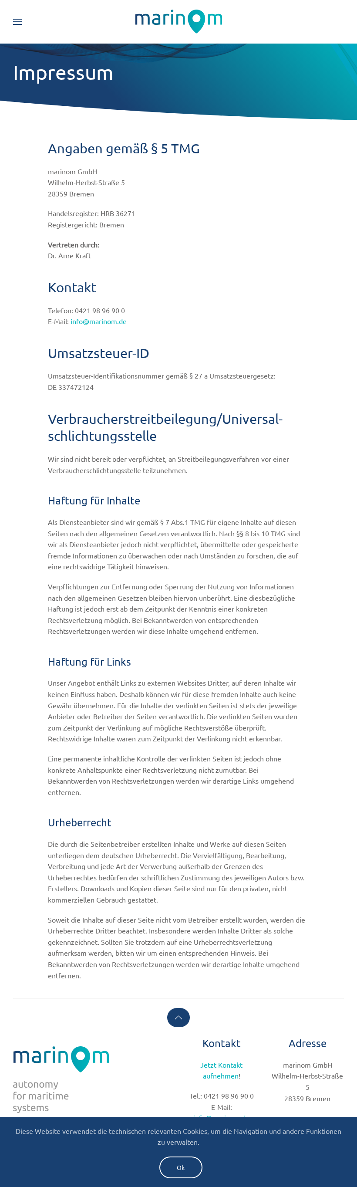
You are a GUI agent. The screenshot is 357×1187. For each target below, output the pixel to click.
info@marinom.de (99, 321)
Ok (181, 1167)
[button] (17, 22)
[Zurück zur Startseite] (178, 22)
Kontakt (221, 1043)
